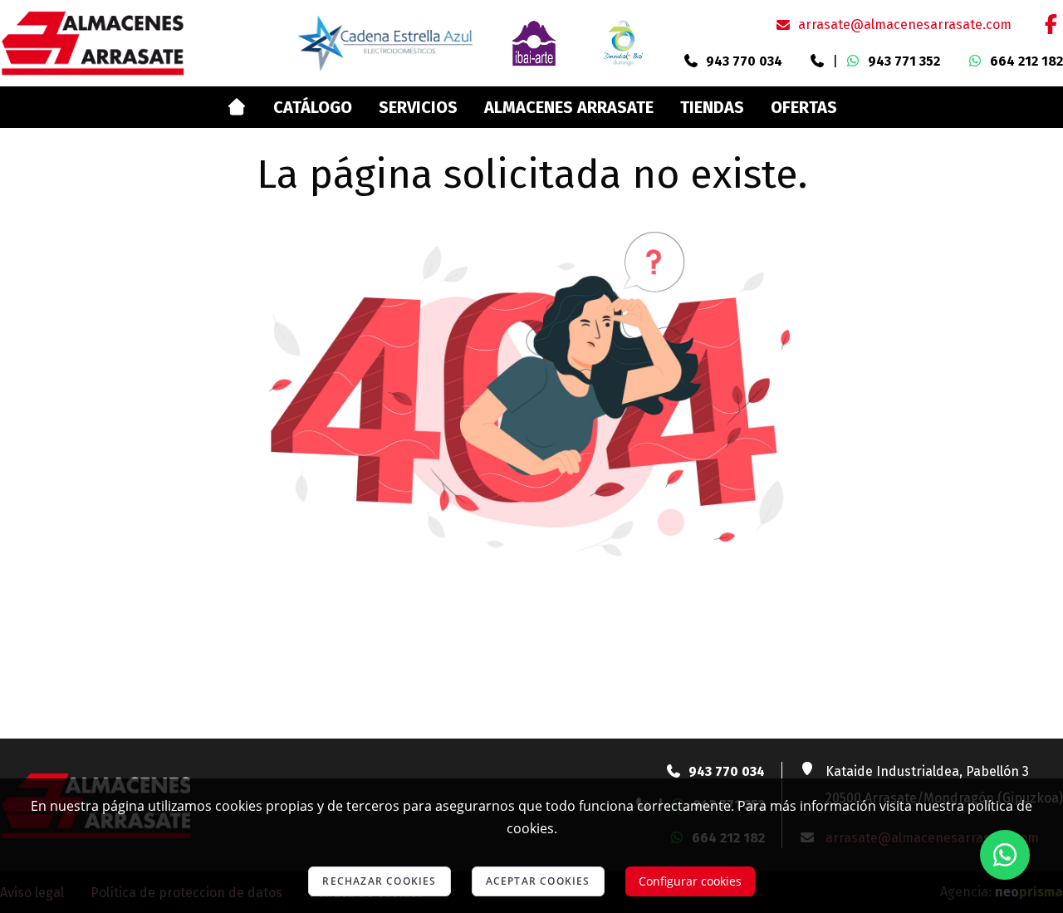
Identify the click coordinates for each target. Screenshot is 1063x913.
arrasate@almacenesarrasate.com (905, 24)
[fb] (1050, 24)
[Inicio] (236, 107)
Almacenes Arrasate (569, 107)
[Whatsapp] (1005, 855)
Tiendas (712, 107)
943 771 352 (904, 61)
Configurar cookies (690, 881)
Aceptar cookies (538, 881)
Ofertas (804, 107)
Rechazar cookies (379, 881)
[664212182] (975, 61)
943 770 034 (744, 61)
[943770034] (691, 61)
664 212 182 (1026, 61)
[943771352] (817, 61)
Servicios (418, 107)
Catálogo (312, 107)
